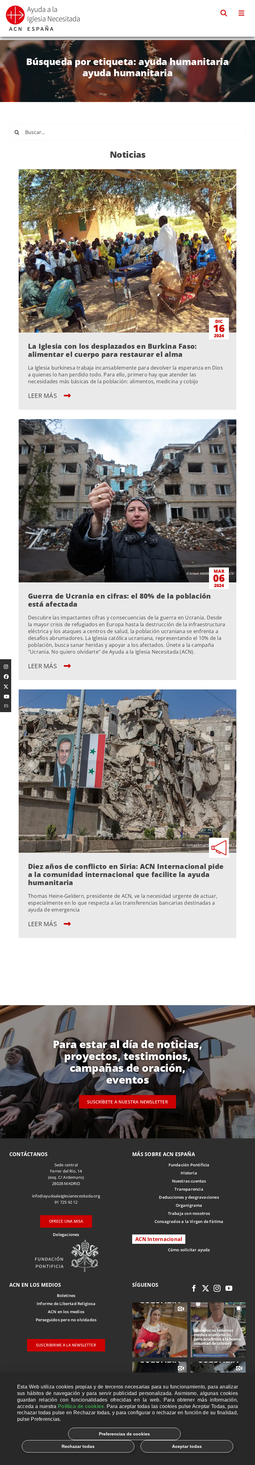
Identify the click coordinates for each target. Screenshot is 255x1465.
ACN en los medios (66, 1311)
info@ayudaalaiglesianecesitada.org (66, 1196)
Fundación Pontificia (189, 1165)
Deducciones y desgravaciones (189, 1197)
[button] (224, 13)
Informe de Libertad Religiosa (66, 1303)
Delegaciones (66, 1234)
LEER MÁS (43, 395)
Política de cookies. (81, 1406)
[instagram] (217, 1288)
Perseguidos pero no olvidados (66, 1320)
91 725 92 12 (65, 1202)
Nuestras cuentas (189, 1181)
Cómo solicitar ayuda (189, 1250)
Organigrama (189, 1205)
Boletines (66, 1295)
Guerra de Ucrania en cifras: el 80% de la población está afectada (119, 600)
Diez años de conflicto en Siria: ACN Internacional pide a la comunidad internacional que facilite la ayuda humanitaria (126, 874)
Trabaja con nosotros (189, 1213)
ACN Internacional (158, 1239)
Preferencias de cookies (124, 1433)
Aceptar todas (187, 1446)
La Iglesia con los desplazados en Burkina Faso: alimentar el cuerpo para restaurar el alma (112, 350)
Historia (189, 1173)
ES (6, 705)
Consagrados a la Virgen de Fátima (189, 1221)
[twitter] (205, 1288)
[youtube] (228, 1288)
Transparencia (188, 1189)
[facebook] (194, 1288)
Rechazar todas (78, 1446)
